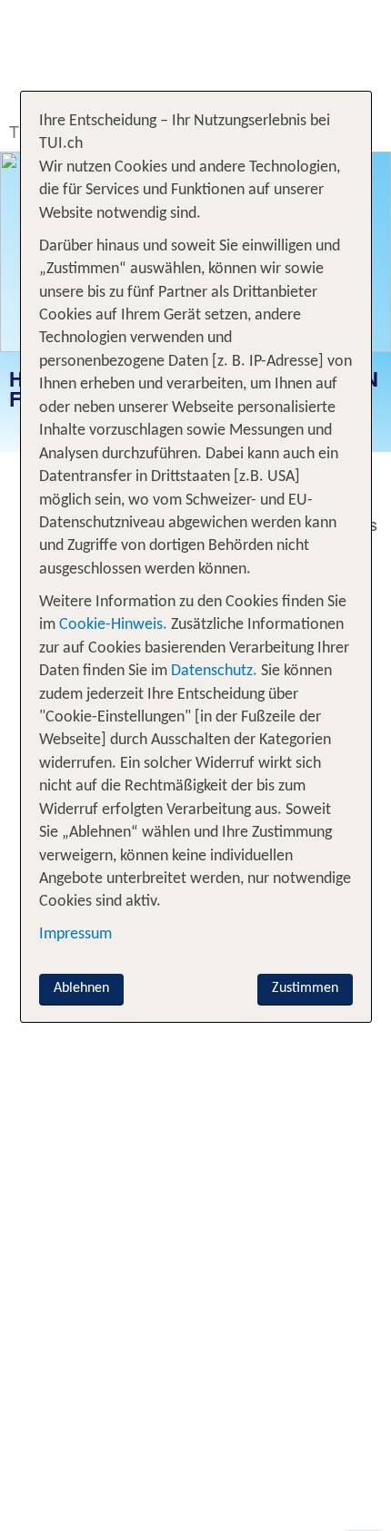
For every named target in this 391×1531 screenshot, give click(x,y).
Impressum (75, 934)
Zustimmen (305, 988)
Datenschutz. (214, 671)
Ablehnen (81, 988)
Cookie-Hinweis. (111, 625)
